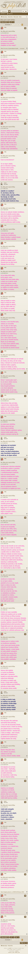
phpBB (10, 948)
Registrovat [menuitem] (26, 12)
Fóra (9, 12)
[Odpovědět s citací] (25, 28)
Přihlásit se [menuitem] (23, 12)
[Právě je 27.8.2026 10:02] (26, 17)
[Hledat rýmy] (14, 4)
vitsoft (5, 437)
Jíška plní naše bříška (7, 20)
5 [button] (20, 24)
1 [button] (13, 24)
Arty (11, 949)
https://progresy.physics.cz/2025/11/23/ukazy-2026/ (12, 892)
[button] (11, 25)
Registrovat (10, 13)
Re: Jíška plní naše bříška (8, 31)
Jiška (5, 27)
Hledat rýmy (4, 11)
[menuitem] (11, 952)
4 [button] (18, 24)
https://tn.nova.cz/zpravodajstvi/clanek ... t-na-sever (12, 48)
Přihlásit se (4, 13)
